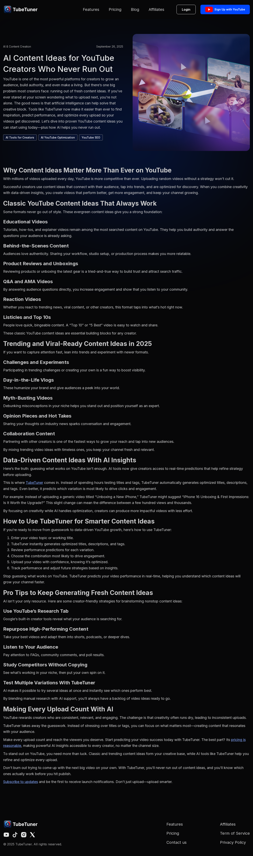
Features (91, 9)
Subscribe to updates (20, 782)
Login (186, 9)
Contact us (176, 842)
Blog (135, 9)
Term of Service (235, 833)
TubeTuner (34, 482)
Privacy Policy (233, 842)
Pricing (115, 9)
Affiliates (156, 9)
